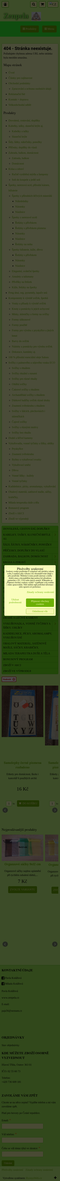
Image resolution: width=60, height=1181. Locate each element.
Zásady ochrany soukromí (40, 592)
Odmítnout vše (40, 611)
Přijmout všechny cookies (40, 602)
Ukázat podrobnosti (15, 601)
